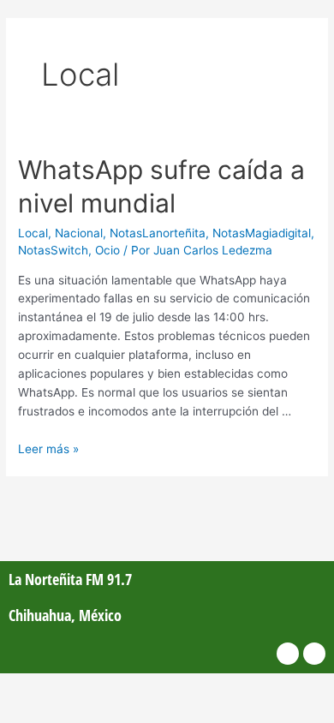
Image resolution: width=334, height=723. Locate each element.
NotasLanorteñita (158, 233)
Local (33, 233)
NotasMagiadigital (261, 233)
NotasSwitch (53, 250)
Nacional (79, 233)
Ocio (107, 250)
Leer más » (48, 449)
